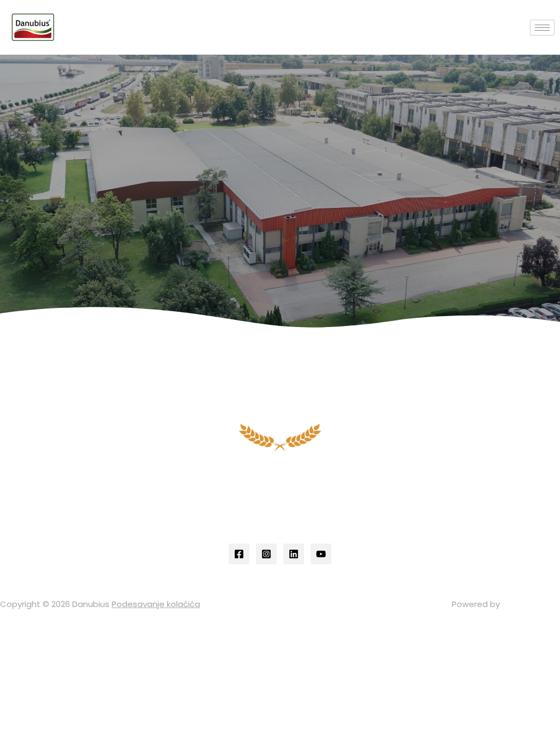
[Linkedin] (293, 554)
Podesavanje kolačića (156, 604)
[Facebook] (239, 554)
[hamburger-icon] (542, 28)
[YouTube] (321, 554)
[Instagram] (266, 554)
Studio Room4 (531, 604)
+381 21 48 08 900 (286, 506)
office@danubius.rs (286, 492)
